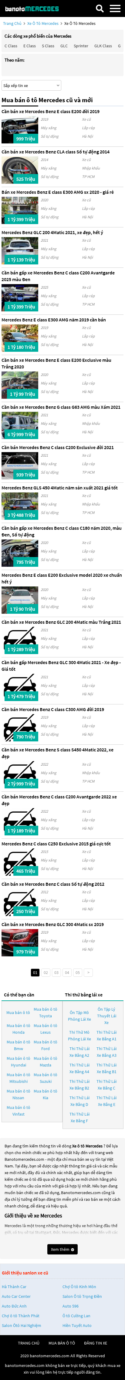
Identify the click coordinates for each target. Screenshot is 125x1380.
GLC (64, 46)
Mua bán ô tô (18, 1012)
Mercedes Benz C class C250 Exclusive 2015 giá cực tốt (56, 844)
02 (46, 972)
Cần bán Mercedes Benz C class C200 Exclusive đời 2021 (58, 447)
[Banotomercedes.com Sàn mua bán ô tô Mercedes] (35, 8)
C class (11, 46)
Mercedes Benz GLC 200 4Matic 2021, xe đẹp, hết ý (52, 232)
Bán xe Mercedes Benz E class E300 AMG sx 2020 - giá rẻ (58, 192)
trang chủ (28, 1343)
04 (67, 972)
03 (56, 972)
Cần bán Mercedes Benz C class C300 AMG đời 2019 (53, 709)
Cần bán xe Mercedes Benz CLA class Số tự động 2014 (56, 152)
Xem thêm (60, 1249)
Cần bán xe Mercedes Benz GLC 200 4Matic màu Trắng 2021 (61, 622)
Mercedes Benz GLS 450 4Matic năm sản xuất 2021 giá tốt (60, 488)
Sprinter (81, 46)
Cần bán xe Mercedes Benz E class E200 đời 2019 (51, 111)
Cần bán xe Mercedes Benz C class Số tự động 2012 (53, 884)
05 (78, 972)
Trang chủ (12, 23)
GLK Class (103, 46)
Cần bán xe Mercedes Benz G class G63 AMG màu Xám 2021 (61, 407)
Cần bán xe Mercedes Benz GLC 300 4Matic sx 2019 (53, 924)
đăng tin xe (95, 1343)
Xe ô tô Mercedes (43, 23)
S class (48, 46)
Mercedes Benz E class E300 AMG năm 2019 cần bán (54, 320)
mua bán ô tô (62, 1343)
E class (29, 46)
